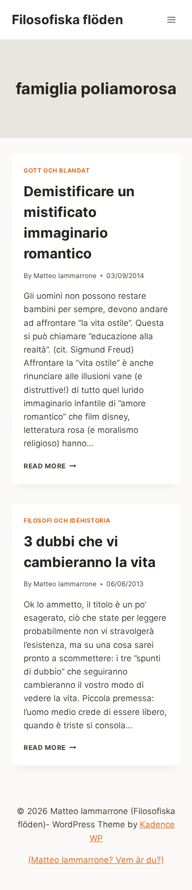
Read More (50, 466)
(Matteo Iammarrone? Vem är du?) (96, 860)
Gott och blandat (57, 170)
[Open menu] (171, 19)
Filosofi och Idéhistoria (67, 520)
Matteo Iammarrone (64, 276)
